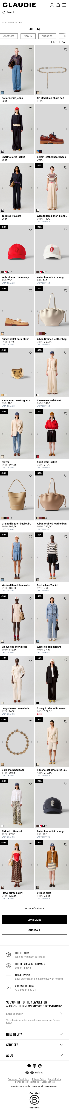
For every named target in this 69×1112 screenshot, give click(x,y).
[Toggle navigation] (64, 5)
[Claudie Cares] (34, 1100)
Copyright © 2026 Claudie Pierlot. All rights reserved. (34, 1086)
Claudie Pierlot (9, 22)
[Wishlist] (30, 49)
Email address (14, 1013)
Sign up (61, 1013)
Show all (34, 930)
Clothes (8, 36)
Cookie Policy (54, 1079)
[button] (52, 4)
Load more (34, 919)
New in (28, 36)
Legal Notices (48, 1082)
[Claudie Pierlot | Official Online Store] (19, 4)
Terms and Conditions (18, 1079)
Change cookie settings (27, 1082)
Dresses (47, 36)
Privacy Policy (39, 1079)
